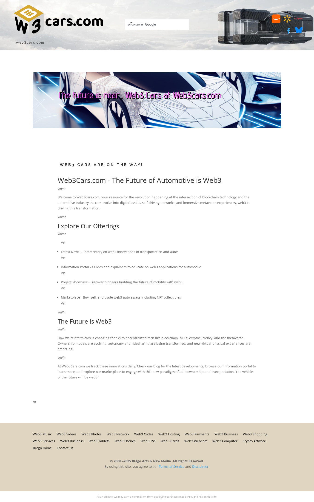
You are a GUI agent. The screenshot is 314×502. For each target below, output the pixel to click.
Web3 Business (226, 434)
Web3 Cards (170, 441)
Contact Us (65, 448)
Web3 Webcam (195, 441)
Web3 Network (118, 434)
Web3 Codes (143, 434)
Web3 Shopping (255, 434)
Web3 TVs (148, 441)
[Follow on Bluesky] (299, 32)
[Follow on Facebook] (288, 31)
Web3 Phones (125, 441)
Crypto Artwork (254, 441)
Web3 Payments (197, 434)
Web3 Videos (67, 434)
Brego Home (42, 448)
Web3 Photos (92, 434)
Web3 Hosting (169, 434)
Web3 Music (42, 434)
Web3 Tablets (99, 441)
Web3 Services (44, 441)
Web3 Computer (224, 441)
